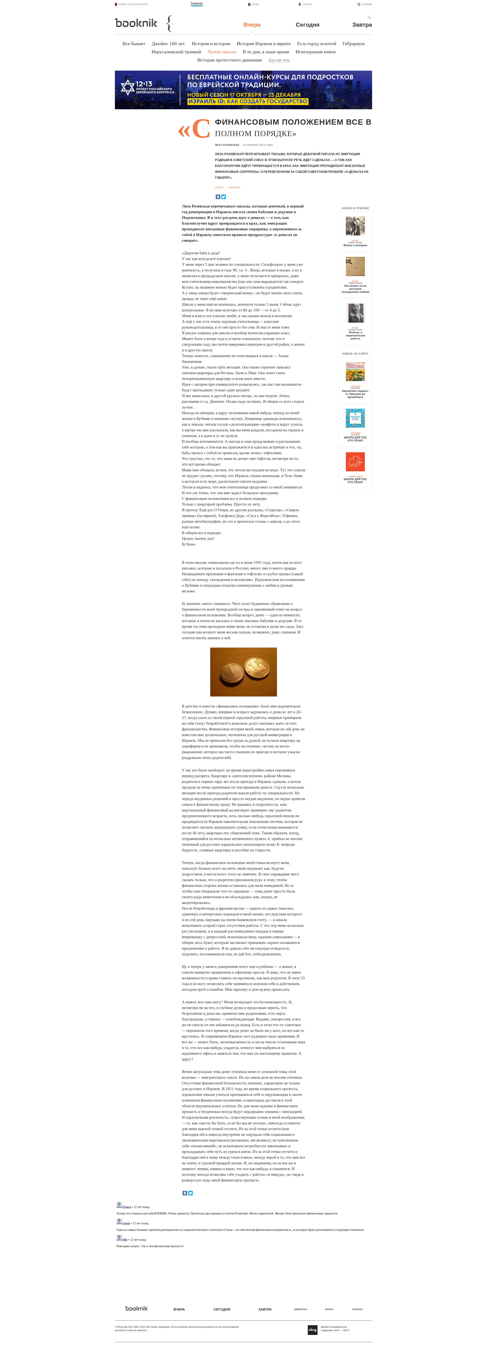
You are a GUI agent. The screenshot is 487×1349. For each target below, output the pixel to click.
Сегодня (308, 25)
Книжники (367, 4)
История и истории (211, 43)
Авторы (329, 1309)
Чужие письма (222, 51)
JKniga (255, 4)
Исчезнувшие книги (316, 51)
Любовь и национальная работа (355, 335)
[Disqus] (243, 1248)
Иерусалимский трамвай (176, 51)
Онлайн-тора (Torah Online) (133, 4)
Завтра (362, 25)
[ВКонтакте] (218, 197)
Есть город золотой (316, 43)
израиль (219, 187)
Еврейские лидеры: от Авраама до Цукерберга (355, 393)
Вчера (252, 25)
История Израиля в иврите (264, 43)
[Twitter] (223, 197)
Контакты (358, 1309)
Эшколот (307, 4)
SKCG (346, 1330)
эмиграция (234, 187)
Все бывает (134, 43)
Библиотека (300, 1309)
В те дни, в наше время (266, 51)
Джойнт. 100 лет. (168, 43)
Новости (355, 388)
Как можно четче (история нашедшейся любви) (355, 288)
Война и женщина (355, 245)
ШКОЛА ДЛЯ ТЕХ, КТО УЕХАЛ (355, 439)
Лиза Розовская (227, 145)
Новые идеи (355, 477)
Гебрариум (353, 43)
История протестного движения (229, 59)
